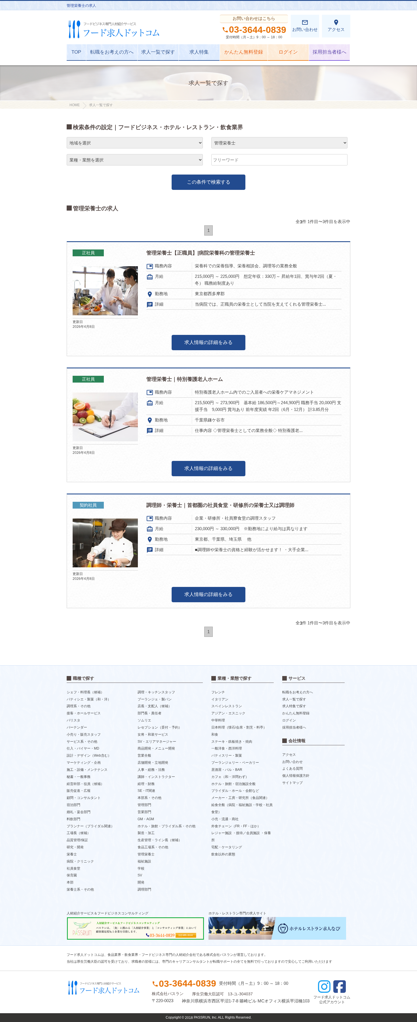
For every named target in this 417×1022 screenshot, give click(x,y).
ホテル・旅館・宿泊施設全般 (233, 784)
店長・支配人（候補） (155, 706)
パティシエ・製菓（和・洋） (89, 699)
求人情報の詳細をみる (208, 342)
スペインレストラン (226, 706)
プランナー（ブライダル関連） (90, 826)
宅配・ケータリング (226, 847)
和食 (214, 734)
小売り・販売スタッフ (84, 734)
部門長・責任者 (149, 713)
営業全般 (144, 755)
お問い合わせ (305, 25)
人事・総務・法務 (151, 770)
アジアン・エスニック (228, 713)
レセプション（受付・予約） (160, 727)
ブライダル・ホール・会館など (235, 791)
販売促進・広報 (78, 791)
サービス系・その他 (82, 741)
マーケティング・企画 (84, 763)
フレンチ (218, 692)
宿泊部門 (73, 805)
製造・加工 (146, 833)
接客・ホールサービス (84, 713)
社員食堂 (73, 868)
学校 (141, 868)
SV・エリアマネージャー (157, 741)
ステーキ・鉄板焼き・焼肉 (231, 741)
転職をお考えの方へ (112, 52)
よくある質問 (292, 769)
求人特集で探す (294, 706)
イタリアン (219, 699)
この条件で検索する (208, 182)
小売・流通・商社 (225, 819)
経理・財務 (146, 784)
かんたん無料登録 (243, 52)
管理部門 (144, 805)
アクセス (336, 25)
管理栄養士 (146, 854)
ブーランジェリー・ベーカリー (235, 763)
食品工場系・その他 (153, 847)
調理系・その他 (78, 706)
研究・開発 (75, 847)
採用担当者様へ (329, 52)
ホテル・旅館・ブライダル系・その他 (166, 826)
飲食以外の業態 (223, 854)
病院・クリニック (80, 861)
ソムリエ (144, 720)
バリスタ (73, 720)
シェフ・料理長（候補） (85, 692)
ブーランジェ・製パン (155, 699)
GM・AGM (146, 819)
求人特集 (199, 52)
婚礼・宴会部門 (78, 812)
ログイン (288, 52)
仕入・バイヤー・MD (83, 748)
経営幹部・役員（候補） (85, 784)
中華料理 (218, 720)
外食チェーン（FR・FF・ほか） (236, 826)
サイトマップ (292, 783)
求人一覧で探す (158, 52)
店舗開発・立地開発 (153, 763)
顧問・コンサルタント (84, 798)
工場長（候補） (78, 833)
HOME (75, 105)
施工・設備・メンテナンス (87, 770)
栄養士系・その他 (80, 889)
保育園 (72, 875)
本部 (70, 882)
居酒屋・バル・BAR (226, 770)
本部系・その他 (149, 798)
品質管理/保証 (77, 840)
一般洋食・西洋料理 (226, 748)
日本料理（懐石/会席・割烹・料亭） (239, 727)
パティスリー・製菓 (226, 755)
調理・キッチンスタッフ (156, 692)
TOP (76, 52)
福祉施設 (144, 861)
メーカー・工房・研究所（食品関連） (240, 798)
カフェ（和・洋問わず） (230, 777)
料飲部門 (73, 819)
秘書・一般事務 (78, 777)
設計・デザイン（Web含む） (89, 755)
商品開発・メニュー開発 (156, 748)
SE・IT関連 (146, 791)
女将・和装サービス (153, 734)
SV (140, 875)
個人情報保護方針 (295, 776)
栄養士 (72, 854)
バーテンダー (77, 727)
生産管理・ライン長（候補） (160, 840)
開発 (141, 882)
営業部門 (144, 812)
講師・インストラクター (156, 777)
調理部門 (144, 889)
